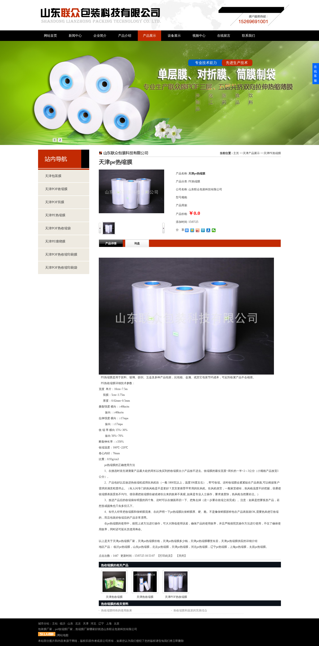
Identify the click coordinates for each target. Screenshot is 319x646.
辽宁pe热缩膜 (218, 547)
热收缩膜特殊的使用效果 (116, 610)
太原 (116, 623)
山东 (70, 623)
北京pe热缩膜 (160, 547)
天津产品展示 (251, 153)
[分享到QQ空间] (192, 230)
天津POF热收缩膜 (176, 597)
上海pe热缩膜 (238, 547)
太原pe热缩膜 (257, 547)
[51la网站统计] (46, 635)
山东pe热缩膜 (141, 547)
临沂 (62, 623)
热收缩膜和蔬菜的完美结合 (190, 610)
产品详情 (111, 243)
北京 (78, 623)
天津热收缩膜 (114, 597)
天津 (86, 623)
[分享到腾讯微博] (203, 230)
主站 (55, 623)
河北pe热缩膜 (199, 547)
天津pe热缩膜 (180, 547)
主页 (236, 153)
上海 (109, 623)
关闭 (181, 555)
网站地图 (62, 635)
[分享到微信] (214, 230)
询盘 (137, 243)
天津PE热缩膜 (272, 153)
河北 (93, 623)
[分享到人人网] (208, 230)
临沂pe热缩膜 (121, 547)
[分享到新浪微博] (198, 230)
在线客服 (315, 73)
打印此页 (165, 555)
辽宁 (101, 623)
